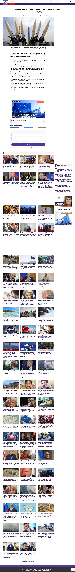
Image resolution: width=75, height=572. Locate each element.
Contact (45, 565)
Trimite (28, 144)
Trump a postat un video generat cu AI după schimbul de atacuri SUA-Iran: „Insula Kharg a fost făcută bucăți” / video (10, 285)
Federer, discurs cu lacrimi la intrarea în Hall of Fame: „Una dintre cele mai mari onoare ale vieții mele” (27, 354)
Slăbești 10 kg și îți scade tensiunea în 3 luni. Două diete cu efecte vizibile (11, 217)
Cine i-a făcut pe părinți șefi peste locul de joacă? (28, 318)
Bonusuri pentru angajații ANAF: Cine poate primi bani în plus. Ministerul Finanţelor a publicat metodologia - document (45, 337)
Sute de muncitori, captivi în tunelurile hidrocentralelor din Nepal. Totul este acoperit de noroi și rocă (10, 480)
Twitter (29, 127)
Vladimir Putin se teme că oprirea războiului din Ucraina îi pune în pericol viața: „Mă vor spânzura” (11, 184)
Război (20, 1)
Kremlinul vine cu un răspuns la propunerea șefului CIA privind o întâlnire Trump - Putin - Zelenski (45, 302)
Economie (32, 1)
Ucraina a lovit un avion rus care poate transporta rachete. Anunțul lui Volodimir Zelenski (28, 553)
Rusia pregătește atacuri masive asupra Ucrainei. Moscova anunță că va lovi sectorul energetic (45, 372)
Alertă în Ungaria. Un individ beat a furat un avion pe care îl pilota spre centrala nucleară (45, 479)
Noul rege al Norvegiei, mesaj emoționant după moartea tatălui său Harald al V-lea (45, 426)
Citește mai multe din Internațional (28, 561)
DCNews (5, 2)
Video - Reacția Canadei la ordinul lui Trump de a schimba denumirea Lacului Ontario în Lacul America (10, 427)
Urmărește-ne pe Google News (46, 15)
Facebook (15, 127)
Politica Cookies (30, 565)
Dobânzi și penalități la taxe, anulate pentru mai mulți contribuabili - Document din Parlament (44, 167)
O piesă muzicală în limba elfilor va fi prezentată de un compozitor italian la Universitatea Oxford (46, 515)
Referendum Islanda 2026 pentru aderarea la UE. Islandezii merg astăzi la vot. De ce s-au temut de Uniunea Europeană (28, 515)
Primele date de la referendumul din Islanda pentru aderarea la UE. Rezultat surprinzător (28, 426)
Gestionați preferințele (38, 565)
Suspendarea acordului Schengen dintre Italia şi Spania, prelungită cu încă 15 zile (11, 234)
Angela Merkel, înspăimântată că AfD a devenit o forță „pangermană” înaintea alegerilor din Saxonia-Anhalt (28, 409)
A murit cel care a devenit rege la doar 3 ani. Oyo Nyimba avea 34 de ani (45, 496)
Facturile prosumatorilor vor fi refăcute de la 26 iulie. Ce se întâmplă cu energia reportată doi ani (46, 266)
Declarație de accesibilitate (52, 565)
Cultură (63, 1)
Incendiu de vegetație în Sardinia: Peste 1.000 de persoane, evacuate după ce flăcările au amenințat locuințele (11, 535)
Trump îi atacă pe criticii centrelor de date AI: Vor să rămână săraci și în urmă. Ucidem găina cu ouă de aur (9, 167)
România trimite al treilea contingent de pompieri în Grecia (45, 352)
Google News (22, 122)
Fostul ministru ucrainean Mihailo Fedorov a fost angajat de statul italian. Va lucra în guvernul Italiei (46, 462)
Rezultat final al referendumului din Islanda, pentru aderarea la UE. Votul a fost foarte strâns (10, 392)
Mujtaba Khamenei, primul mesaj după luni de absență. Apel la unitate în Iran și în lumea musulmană (46, 392)
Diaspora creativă (38, 1)
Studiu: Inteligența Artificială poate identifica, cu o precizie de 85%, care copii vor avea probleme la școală (28, 234)
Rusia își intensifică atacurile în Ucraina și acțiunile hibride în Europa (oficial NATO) (27, 217)
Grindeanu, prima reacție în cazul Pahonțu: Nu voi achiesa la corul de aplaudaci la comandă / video (64, 191)
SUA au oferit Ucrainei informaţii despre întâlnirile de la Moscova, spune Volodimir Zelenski (28, 535)
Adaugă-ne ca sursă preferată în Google (31, 15)
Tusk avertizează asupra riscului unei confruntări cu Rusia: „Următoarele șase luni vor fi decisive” (28, 480)
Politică (16, 1)
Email (43, 127)
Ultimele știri (11, 1)
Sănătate (59, 1)
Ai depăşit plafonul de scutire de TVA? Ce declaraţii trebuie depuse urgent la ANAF (46, 409)
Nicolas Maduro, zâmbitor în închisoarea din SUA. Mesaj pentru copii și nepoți (44, 285)
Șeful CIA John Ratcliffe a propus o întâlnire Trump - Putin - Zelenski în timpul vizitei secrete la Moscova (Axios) (11, 409)
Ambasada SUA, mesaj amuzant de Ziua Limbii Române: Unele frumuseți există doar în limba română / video (45, 217)
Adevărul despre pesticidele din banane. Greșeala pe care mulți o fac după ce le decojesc (10, 302)
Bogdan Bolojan (39, 11)
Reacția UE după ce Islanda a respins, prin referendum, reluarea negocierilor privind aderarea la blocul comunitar (27, 302)
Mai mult (44, 2)
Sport (29, 2)
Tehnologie (33, 2)
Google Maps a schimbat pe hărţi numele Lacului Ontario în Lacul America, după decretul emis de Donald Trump (45, 319)
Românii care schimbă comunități (50, 1)
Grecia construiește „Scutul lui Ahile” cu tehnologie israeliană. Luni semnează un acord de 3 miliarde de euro (27, 266)
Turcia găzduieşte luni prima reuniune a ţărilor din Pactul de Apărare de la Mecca (27, 336)
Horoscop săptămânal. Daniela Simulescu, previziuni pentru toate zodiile (64, 186)
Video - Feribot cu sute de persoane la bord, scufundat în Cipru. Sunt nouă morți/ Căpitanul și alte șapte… (33, 3)
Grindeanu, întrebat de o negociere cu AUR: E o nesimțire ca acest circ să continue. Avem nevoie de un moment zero (64, 181)
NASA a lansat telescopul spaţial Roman (10, 335)
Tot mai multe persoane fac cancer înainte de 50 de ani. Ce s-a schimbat (11, 372)
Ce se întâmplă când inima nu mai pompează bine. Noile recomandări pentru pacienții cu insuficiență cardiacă (10, 444)
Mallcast (38, 2)
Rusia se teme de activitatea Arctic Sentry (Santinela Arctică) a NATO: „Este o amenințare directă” (28, 285)
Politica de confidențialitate (21, 565)
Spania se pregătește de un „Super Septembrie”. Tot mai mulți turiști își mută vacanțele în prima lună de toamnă (11, 319)
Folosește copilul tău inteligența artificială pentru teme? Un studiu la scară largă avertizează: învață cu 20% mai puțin (28, 462)
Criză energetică (26, 1)
